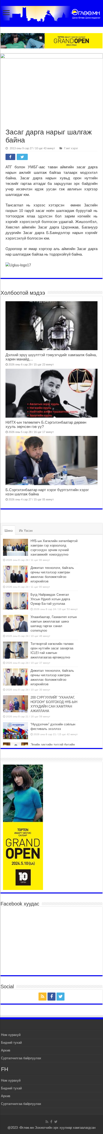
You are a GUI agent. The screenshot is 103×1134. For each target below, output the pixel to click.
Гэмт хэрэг (71, 148)
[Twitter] (60, 997)
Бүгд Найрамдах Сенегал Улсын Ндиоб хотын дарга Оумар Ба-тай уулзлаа (50, 599)
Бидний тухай (11, 1042)
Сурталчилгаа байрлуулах (21, 1058)
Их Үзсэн (25, 531)
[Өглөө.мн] (51, 13)
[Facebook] (52, 997)
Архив (5, 1050)
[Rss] (42, 997)
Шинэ (8, 531)
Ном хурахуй (10, 1035)
